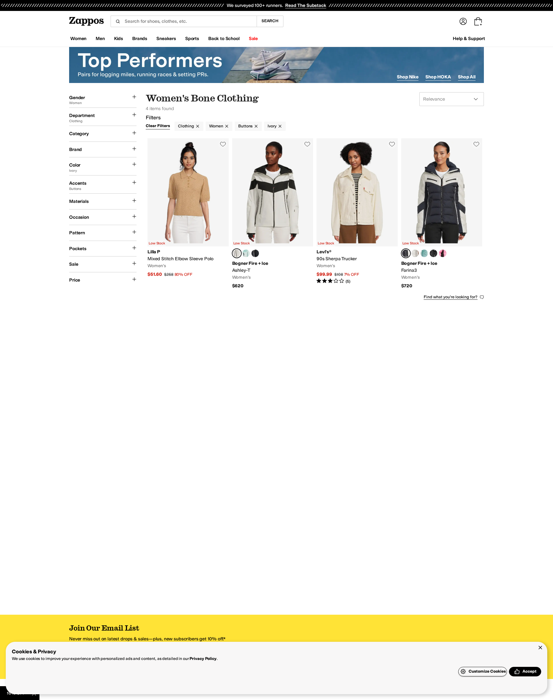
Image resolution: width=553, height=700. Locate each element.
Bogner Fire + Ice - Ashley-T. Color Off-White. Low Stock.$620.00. (272, 213)
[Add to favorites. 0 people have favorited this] (223, 144)
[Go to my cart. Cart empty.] (478, 21)
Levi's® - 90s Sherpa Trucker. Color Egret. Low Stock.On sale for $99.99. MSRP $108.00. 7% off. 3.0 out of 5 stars (357, 213)
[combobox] (184, 21)
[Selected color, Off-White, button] (236, 253)
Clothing (186, 126)
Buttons (245, 126)
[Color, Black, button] (433, 253)
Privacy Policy (203, 658)
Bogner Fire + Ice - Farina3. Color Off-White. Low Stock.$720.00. (441, 213)
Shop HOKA (438, 77)
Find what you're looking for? (451, 297)
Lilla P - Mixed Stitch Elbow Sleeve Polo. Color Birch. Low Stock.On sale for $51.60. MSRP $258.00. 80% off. (188, 213)
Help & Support (469, 38)
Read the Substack (305, 5)
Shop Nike (407, 77)
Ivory (272, 126)
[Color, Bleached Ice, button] (246, 253)
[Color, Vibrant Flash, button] (442, 253)
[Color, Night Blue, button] (255, 253)
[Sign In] (463, 21)
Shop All (467, 77)
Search (270, 20)
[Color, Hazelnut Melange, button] (415, 253)
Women (216, 126)
